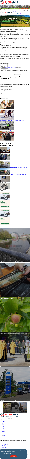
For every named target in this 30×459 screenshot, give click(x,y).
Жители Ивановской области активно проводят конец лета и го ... (18, 167)
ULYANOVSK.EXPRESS (5, 446)
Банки (3, 424)
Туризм (3, 426)
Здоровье (3, 425)
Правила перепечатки (5, 432)
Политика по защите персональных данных (18, 448)
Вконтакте (3, 435)
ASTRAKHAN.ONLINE (5, 444)
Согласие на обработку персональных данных (6, 448)
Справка (3, 428)
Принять (13, 456)
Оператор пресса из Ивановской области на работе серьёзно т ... (18, 174)
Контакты (3, 431)
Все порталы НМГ (2, 442)
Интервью (3, 421)
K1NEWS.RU (4, 445)
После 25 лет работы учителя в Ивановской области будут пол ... (18, 181)
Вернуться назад (2, 74)
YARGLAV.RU (4, 447)
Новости (3, 420)
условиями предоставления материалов (10, 67)
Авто (2, 423)
